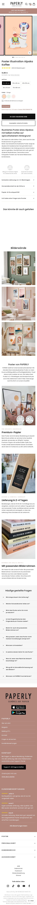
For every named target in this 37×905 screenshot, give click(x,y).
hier (25, 578)
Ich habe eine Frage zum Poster (14, 198)
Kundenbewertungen (9, 743)
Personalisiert (9, 843)
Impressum (18, 871)
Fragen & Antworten (9, 739)
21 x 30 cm (6, 83)
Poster (5, 836)
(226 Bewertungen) (18, 68)
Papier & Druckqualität (11, 192)
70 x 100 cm (16, 88)
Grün (9, 96)
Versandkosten (15, 75)
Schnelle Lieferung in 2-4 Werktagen (16, 180)
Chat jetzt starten (8, 777)
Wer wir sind (6, 723)
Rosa (13, 96)
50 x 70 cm (6, 88)
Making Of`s (6, 731)
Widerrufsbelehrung (18, 873)
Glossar (18, 875)
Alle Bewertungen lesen (18, 826)
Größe (4, 79)
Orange (4, 96)
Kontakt (4, 735)
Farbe (6, 92)
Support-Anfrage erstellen (14, 767)
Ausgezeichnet (9, 857)
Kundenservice (8, 850)
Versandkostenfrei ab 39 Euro (13, 186)
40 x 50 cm (25, 83)
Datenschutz (18, 868)
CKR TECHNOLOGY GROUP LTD (22, 892)
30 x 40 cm (16, 83)
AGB (18, 866)
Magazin (5, 727)
